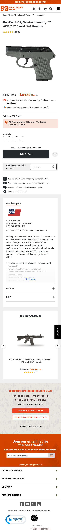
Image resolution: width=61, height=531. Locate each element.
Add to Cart (26, 154)
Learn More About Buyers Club (31, 426)
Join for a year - (30, 411)
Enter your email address (18, 455)
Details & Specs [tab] (13, 203)
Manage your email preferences (30, 465)
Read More (30, 279)
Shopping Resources (13, 478)
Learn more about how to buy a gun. (22, 183)
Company (7, 486)
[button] (39, 9)
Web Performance (42, 528)
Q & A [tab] (8, 297)
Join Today (11, 103)
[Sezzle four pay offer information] (47, 107)
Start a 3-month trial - (30, 417)
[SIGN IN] (33, 9)
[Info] (37, 95)
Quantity (7, 134)
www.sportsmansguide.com (42, 510)
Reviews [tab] (10, 288)
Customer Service (12, 470)
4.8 (16, 32)
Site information (11, 495)
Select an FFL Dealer (17, 125)
